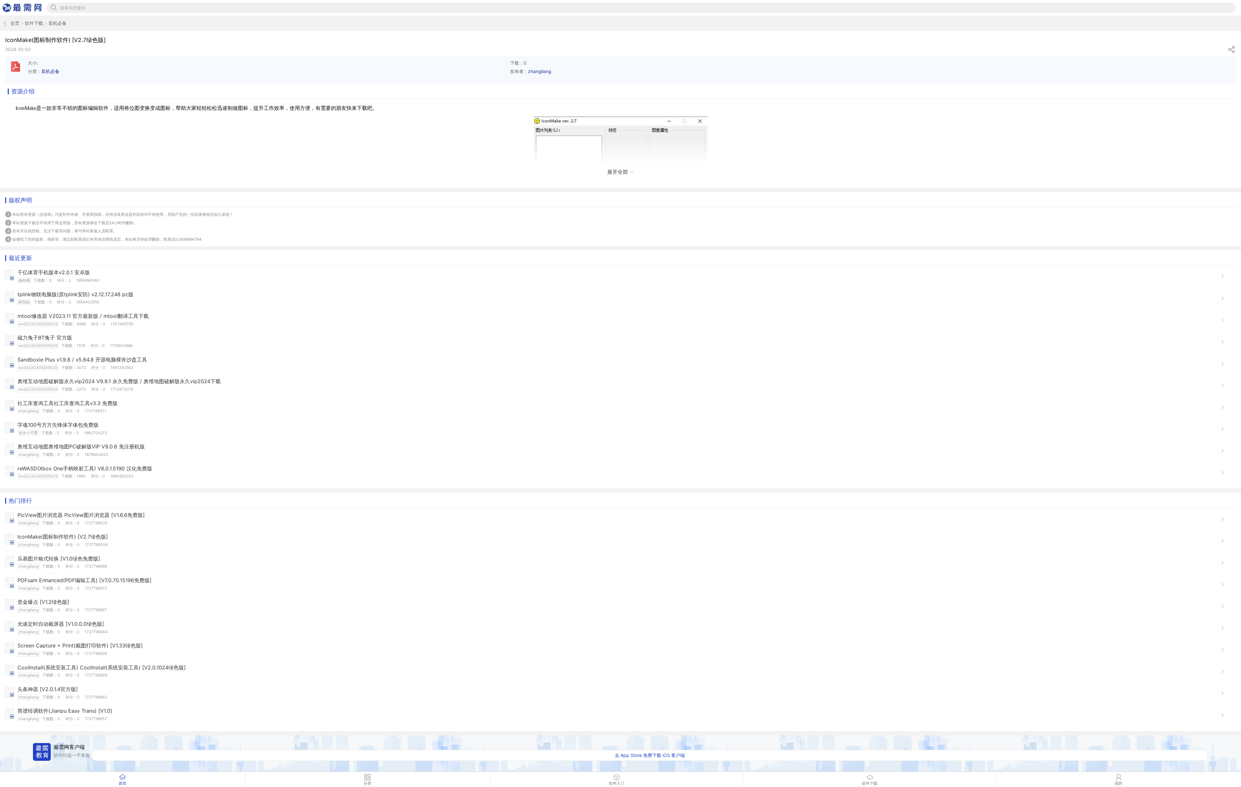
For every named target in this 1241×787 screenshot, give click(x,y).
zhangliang (539, 71)
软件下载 (34, 23)
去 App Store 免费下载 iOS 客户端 (650, 755)
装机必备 (57, 23)
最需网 (22, 8)
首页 (14, 23)
